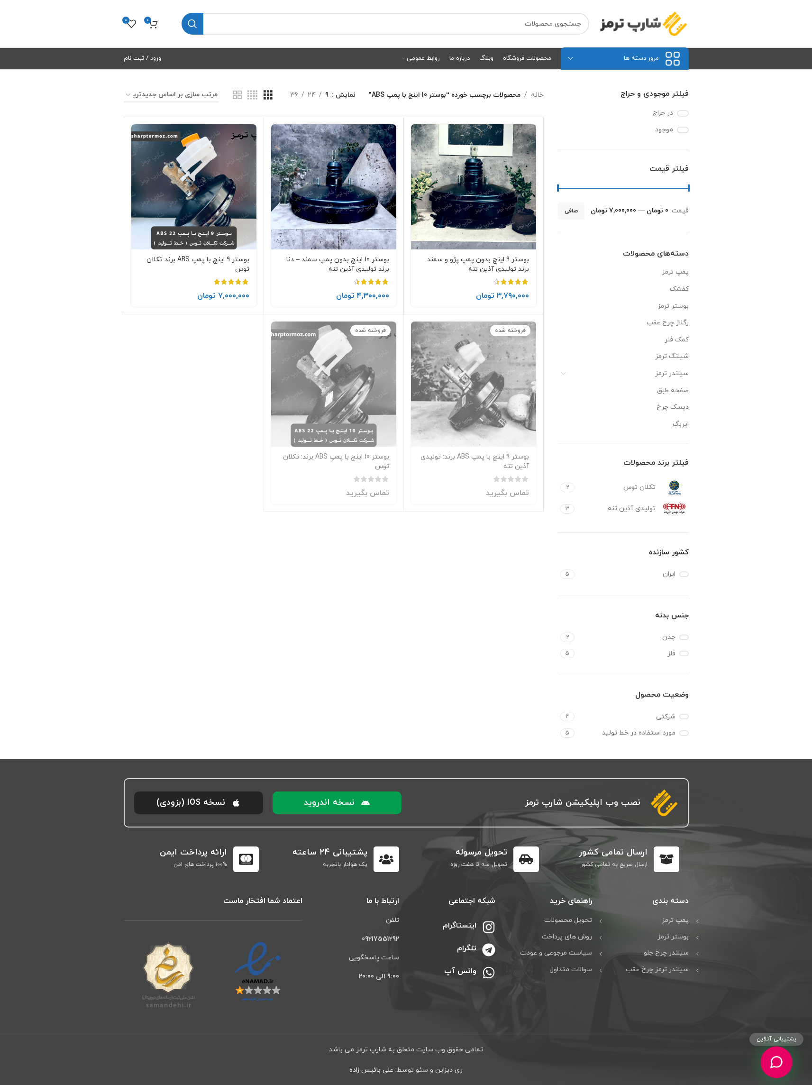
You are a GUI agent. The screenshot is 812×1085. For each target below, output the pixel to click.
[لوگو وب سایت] (644, 23)
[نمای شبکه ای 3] (268, 95)
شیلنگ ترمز (672, 356)
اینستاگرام (459, 925)
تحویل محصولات (568, 920)
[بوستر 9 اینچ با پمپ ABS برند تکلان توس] (193, 186)
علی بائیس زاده (371, 1070)
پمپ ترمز (675, 271)
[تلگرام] (488, 949)
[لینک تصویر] (257, 971)
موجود (664, 129)
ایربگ (681, 424)
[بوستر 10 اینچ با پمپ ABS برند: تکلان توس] (333, 384)
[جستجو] (192, 24)
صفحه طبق (673, 390)
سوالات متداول (570, 969)
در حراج (663, 113)
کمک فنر (677, 339)
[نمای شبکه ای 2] (237, 95)
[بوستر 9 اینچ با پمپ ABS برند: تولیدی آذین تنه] (473, 384)
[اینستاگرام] (488, 927)
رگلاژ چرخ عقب (668, 322)
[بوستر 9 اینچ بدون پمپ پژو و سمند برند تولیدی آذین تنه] (473, 186)
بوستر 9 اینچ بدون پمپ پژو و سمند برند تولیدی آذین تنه (478, 264)
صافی (571, 211)
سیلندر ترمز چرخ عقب (657, 969)
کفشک (679, 289)
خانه (537, 95)
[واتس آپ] (488, 972)
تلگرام (466, 948)
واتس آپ (460, 971)
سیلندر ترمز (672, 373)
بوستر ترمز (673, 306)
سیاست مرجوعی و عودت (556, 952)
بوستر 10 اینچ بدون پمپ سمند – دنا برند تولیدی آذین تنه (337, 264)
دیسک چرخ (673, 407)
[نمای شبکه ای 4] (252, 95)
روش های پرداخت (567, 936)
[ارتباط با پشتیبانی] (776, 1062)
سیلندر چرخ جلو (666, 952)
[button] (337, 802)
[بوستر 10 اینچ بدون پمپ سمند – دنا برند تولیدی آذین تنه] (333, 186)
